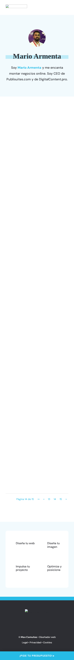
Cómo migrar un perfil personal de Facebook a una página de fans (36, 154)
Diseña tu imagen (53, 545)
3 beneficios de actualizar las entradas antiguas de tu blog (33, 303)
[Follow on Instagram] (26, 625)
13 (49, 499)
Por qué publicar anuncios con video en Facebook (35, 431)
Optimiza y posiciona (54, 568)
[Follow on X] (18, 625)
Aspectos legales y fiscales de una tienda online (33, 179)
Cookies (47, 642)
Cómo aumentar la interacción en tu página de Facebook (35, 478)
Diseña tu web (30, 416)
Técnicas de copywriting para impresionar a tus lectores (34, 203)
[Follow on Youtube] (41, 625)
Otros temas (32, 136)
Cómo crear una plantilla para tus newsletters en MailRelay (35, 226)
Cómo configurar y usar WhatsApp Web (29, 326)
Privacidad (35, 642)
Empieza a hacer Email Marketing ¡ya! (28, 380)
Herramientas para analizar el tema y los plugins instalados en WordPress (35, 406)
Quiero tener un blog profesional (36, 254)
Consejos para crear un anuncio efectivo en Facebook (36, 455)
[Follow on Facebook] (33, 625)
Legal (25, 642)
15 (61, 499)
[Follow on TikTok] (56, 625)
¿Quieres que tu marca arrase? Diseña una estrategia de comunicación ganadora (35, 278)
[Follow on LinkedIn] (48, 625)
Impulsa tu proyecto (36, 164)
